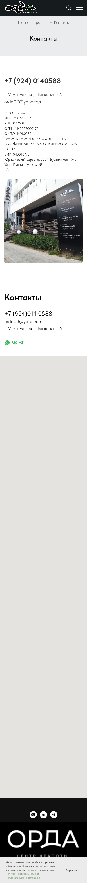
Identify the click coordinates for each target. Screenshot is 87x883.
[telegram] (21, 342)
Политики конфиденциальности (23, 873)
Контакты (61, 22)
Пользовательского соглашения (23, 877)
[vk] (14, 342)
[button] (68, 7)
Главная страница (33, 22)
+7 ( (10, 81)
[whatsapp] (7, 342)
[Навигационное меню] (79, 8)
